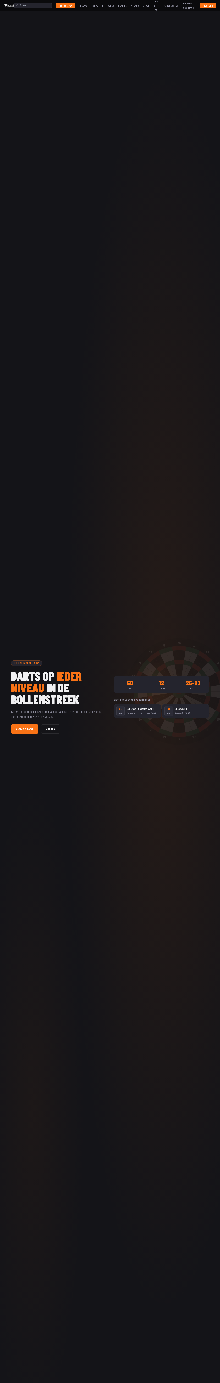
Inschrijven (65, 5)
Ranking (122, 5)
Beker (111, 5)
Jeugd (146, 5)
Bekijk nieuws (25, 728)
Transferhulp (170, 5)
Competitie (97, 5)
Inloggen (208, 5)
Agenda (135, 5)
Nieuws (83, 5)
